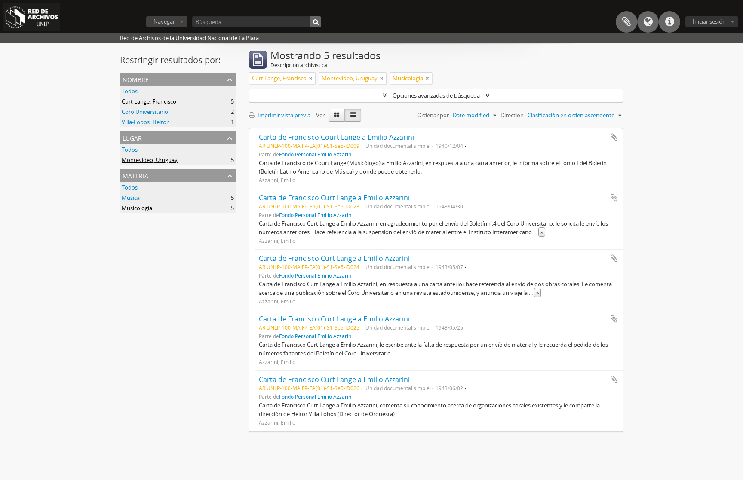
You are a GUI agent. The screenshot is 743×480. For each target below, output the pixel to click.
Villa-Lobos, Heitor (145, 122)
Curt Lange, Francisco (149, 101)
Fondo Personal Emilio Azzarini (316, 154)
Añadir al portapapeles (614, 137)
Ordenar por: (433, 115)
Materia (135, 175)
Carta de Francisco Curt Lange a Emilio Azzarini (334, 197)
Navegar (164, 21)
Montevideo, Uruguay (150, 160)
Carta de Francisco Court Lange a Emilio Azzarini (336, 137)
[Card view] (337, 115)
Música (131, 198)
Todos (130, 91)
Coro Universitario (145, 112)
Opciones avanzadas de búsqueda (436, 95)
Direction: (512, 115)
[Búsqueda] (315, 21)
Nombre (136, 79)
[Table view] (352, 115)
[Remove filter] (311, 78)
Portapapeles (626, 22)
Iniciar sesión (709, 21)
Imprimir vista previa (283, 115)
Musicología (137, 208)
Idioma (648, 22)
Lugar (132, 137)
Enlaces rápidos (669, 22)
